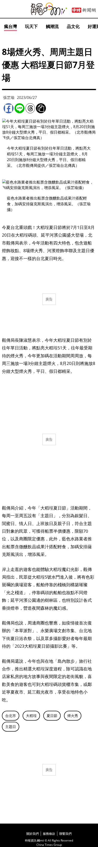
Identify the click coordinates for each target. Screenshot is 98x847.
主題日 (10, 726)
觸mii (49, 9)
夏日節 (52, 715)
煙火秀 (72, 715)
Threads (30, 108)
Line (19, 108)
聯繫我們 (65, 833)
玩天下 (31, 26)
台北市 (10, 715)
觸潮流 (52, 26)
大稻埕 (31, 715)
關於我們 (32, 833)
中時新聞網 (84, 10)
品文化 (73, 26)
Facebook (9, 108)
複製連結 (41, 108)
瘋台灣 (10, 26)
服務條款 (49, 833)
